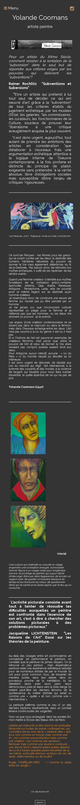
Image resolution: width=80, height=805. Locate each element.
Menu (13, 8)
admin (40, 802)
